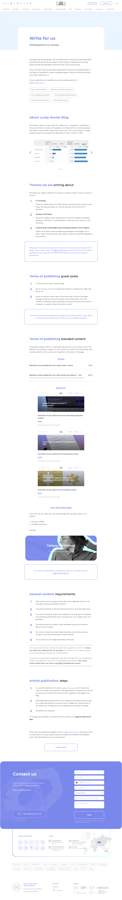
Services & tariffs (82, 864)
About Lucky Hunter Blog (38, 89)
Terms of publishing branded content (65, 95)
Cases (45, 864)
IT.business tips (36, 9)
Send (89, 815)
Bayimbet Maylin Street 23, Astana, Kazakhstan (79, 842)
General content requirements (40, 100)
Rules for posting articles (22, 790)
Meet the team (35, 864)
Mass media (27, 869)
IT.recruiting (25, 9)
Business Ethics (38, 869)
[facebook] (8, 3)
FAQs (25, 864)
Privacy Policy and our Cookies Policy (32, 888)
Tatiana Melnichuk (61, 545)
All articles (6, 9)
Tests (70, 9)
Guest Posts (110, 9)
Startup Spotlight (61, 9)
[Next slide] (91, 152)
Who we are (17, 864)
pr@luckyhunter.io (37, 83)
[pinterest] (21, 3)
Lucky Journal (88, 9)
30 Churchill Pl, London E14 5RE (57, 842)
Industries (64, 864)
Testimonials (102, 864)
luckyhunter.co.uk (92, 4)
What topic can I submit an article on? (62, 89)
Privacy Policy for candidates (30, 891)
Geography (54, 864)
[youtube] (18, 3)
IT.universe (16, 9)
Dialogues (78, 9)
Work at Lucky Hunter (65, 869)
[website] (14, 3)
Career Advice (48, 9)
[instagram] (11, 3)
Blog (76, 869)
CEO (72, 864)
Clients (93, 864)
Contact (91, 869)
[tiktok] (24, 3)
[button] (106, 3)
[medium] (27, 3)
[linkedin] (5, 3)
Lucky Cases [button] (99, 9)
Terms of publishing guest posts (40, 95)
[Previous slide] (30, 152)
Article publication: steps (60, 100)
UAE (117, 3)
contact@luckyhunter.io (31, 814)
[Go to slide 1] (59, 169)
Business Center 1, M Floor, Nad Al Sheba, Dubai (58, 848)
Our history (16, 869)
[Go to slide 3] (62, 169)
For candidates (50, 869)
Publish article (61, 747)
